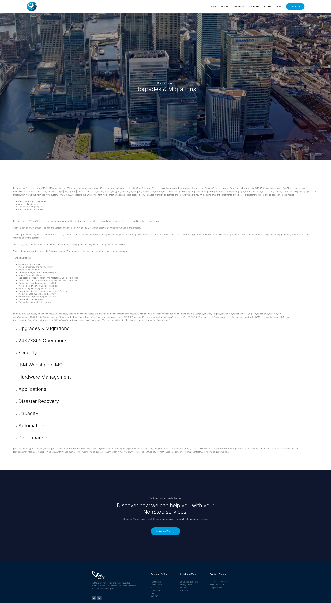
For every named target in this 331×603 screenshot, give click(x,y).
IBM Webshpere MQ (40, 365)
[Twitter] (94, 598)
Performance (32, 438)
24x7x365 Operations (42, 340)
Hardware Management (44, 377)
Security (27, 352)
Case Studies (239, 6)
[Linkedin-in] (99, 598)
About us (267, 6)
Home (213, 6)
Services (224, 6)
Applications (32, 389)
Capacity (28, 413)
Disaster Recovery (38, 401)
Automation (31, 425)
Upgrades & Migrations (43, 328)
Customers (254, 6)
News (278, 6)
